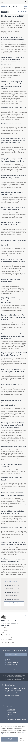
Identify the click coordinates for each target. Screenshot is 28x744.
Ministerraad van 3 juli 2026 (11, 595)
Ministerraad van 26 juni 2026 (12, 599)
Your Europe (10, 717)
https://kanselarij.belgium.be (8, 637)
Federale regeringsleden (13, 662)
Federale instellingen (12, 664)
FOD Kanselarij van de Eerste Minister (16, 719)
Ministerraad (10, 660)
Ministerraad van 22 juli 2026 (12, 585)
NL (2, 2)
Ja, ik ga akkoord (9, 739)
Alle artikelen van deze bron (14, 603)
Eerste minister (11, 709)
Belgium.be (9, 714)
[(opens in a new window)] (23, 11)
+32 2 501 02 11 (7, 635)
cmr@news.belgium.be (6, 639)
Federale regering (11, 712)
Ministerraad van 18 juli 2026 (12, 588)
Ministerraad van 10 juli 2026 (12, 592)
